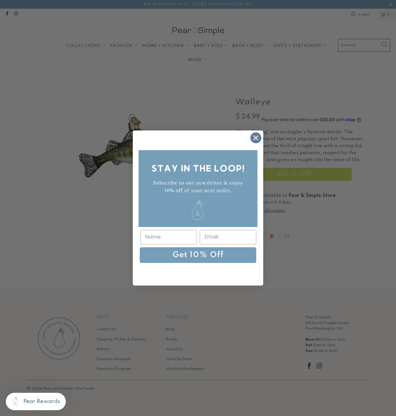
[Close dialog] (256, 138)
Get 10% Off (198, 255)
